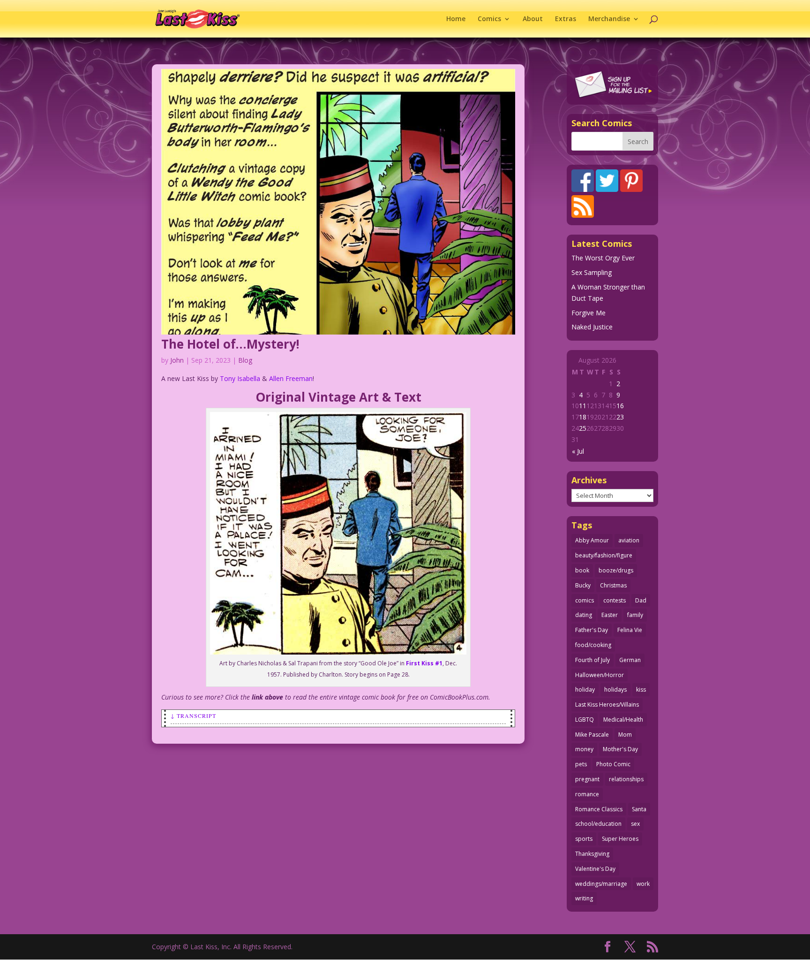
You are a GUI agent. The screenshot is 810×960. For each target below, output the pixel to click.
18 (582, 416)
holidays (615, 689)
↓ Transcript (193, 715)
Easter (609, 615)
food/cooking (593, 645)
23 (620, 416)
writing (584, 898)
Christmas (613, 585)
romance (587, 794)
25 (582, 428)
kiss (641, 689)
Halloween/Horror (599, 675)
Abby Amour (592, 540)
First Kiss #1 (424, 663)
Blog (245, 360)
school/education (598, 824)
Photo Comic (613, 764)
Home (455, 19)
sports (583, 839)
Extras (565, 19)
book (582, 570)
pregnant (587, 779)
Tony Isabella (240, 378)
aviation (628, 540)
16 (620, 405)
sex (635, 824)
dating (583, 615)
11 (582, 405)
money (584, 749)
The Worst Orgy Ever (603, 257)
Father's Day (591, 630)
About (533, 19)
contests (614, 600)
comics (584, 600)
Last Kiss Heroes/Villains (607, 705)
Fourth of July (592, 660)
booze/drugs (616, 570)
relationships (626, 779)
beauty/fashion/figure (603, 555)
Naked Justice (592, 326)
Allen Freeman (291, 378)
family (635, 615)
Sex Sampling (591, 272)
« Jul (578, 451)
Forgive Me (588, 312)
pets (581, 764)
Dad (640, 600)
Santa (639, 809)
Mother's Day (620, 749)
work (643, 884)
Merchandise (609, 19)
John (177, 360)
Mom (625, 735)
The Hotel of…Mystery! (230, 343)
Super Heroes (620, 839)
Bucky (583, 585)
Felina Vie (629, 630)
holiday (585, 689)
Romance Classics (598, 809)
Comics (489, 19)
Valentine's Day (595, 869)
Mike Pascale (592, 735)
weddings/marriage (601, 884)
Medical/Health (623, 720)
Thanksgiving (592, 854)
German (630, 660)
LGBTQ (584, 720)
